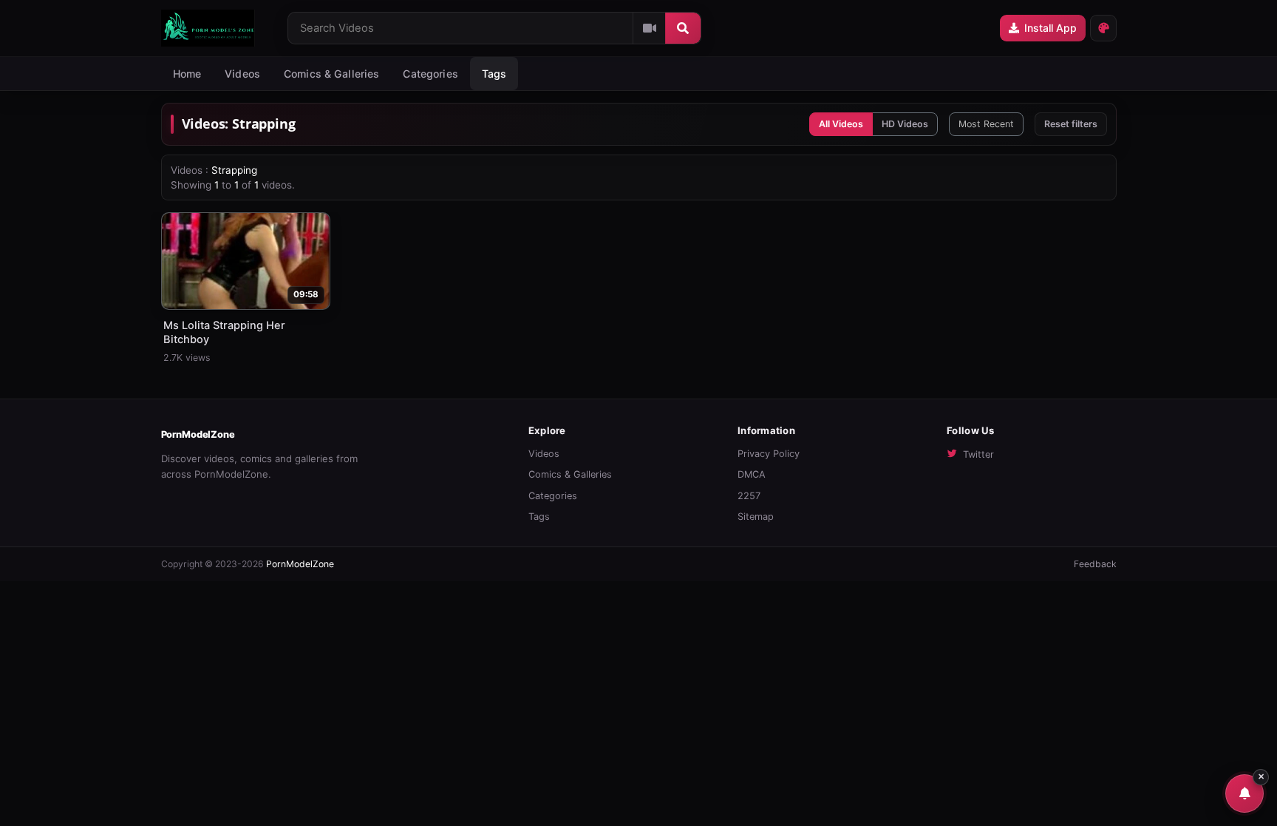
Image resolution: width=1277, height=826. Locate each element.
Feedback (1095, 563)
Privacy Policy (769, 453)
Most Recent (986, 123)
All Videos (841, 123)
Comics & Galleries (332, 73)
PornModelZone (198, 434)
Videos (242, 73)
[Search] (683, 28)
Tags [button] (494, 73)
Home (187, 73)
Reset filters (1070, 123)
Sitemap (756, 516)
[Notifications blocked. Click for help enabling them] (1244, 793)
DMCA (752, 474)
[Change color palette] (1103, 28)
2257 (749, 495)
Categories (430, 73)
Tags (539, 516)
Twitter (978, 454)
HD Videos (905, 123)
